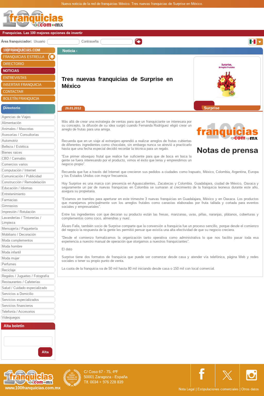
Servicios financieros (17, 306)
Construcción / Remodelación (24, 182)
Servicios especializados (20, 300)
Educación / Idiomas (17, 188)
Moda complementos (17, 240)
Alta (45, 352)
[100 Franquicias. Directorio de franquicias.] (33, 18)
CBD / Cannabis (14, 158)
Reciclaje (8, 270)
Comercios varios (15, 164)
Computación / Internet (19, 170)
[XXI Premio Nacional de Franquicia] (72, 378)
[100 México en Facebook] (202, 373)
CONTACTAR (13, 92)
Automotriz (10, 141)
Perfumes (9, 264)
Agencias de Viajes (16, 117)
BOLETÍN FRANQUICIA (21, 99)
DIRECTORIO (13, 64)
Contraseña (89, 41)
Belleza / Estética (15, 146)
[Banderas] (255, 41)
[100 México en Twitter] (226, 373)
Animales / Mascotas (18, 129)
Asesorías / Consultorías (20, 135)
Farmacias (10, 200)
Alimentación (11, 123)
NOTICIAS (11, 71)
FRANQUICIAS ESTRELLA (23, 57)
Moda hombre (12, 246)
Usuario (39, 41)
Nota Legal (187, 389)
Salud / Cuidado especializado (24, 288)
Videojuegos (11, 317)
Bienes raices (12, 152)
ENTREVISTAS (15, 78)
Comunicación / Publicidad (22, 176)
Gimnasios (10, 206)
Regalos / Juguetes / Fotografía (25, 276)
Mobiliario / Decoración (19, 234)
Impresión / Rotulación (18, 212)
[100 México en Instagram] (251, 373)
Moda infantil (11, 252)
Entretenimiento (13, 194)
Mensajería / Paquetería (20, 228)
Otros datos (250, 389)
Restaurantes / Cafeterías (21, 282)
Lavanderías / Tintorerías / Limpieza (21, 220)
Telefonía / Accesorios (18, 312)
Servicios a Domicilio (17, 294)
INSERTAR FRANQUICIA (22, 85)
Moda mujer (10, 258)
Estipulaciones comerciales (218, 389)
